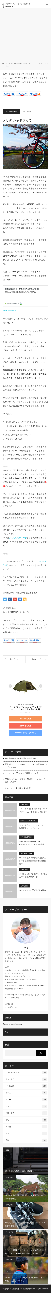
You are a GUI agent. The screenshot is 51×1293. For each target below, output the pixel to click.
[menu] (47, 4)
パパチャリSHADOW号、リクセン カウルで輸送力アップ (33, 875)
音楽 (26, 1140)
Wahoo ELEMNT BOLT (28, 821)
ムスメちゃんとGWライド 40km (32, 890)
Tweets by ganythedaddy (12, 1024)
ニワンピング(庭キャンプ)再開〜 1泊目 (21, 773)
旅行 (26, 1120)
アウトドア (26, 1079)
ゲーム (26, 1093)
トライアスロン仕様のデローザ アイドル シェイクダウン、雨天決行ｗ (33, 812)
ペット (26, 1106)
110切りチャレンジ (26, 1072)
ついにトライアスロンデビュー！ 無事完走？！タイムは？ (33, 826)
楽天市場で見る (25, 726)
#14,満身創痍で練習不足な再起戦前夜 (20, 758)
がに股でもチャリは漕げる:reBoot (16, 5)
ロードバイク (24, 612)
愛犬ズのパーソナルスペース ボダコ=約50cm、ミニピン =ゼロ (26, 765)
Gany (14, 608)
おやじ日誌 (24, 804)
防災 (25, 1133)
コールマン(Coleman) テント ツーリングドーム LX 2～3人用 (25, 708)
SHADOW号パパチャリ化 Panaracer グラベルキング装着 (32, 843)
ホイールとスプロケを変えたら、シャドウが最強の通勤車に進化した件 (33, 861)
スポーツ (26, 1100)
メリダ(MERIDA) (11, 111)
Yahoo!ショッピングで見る (25, 733)
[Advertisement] (25, 34)
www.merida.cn (9, 311)
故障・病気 (25, 1113)
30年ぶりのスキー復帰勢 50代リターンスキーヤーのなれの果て (26, 780)
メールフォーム (11, 1007)
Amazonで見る (25, 719)
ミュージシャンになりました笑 (18, 788)
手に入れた (18, 538)
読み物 (25, 1127)
